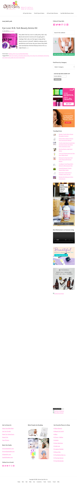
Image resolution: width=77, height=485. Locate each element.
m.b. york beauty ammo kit (42, 55)
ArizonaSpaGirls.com (8, 448)
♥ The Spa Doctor (58, 458)
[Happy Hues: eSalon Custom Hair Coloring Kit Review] (44, 432)
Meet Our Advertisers (8, 434)
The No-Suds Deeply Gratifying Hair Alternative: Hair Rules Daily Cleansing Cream (67, 144)
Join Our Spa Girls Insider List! (62, 73)
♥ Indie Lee (57, 446)
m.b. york (32, 55)
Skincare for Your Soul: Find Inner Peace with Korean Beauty (65, 159)
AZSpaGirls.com (6, 454)
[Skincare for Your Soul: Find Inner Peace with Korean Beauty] (44, 454)
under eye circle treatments (18, 57)
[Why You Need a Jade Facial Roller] (44, 443)
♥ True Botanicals (59, 461)
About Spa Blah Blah (8, 428)
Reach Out (5, 437)
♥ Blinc (55, 434)
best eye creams (13, 55)
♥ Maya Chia (57, 452)
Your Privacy (5, 440)
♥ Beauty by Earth (59, 431)
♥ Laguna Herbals (58, 449)
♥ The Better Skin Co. (60, 455)
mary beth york (6, 57)
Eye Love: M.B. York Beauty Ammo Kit (19, 28)
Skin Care (15, 53)
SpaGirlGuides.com (7, 457)
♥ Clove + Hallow (58, 437)
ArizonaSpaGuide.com (8, 451)
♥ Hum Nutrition (58, 443)
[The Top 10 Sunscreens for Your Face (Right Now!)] (33, 454)
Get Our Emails (6, 431)
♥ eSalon (56, 440)
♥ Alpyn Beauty (58, 428)
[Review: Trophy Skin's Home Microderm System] (33, 432)
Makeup (10, 53)
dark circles (26, 55)
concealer (20, 55)
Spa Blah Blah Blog (23, 53)
